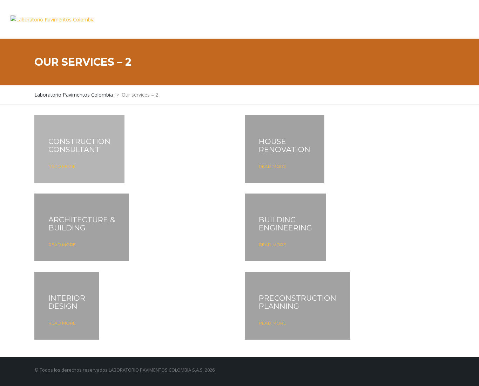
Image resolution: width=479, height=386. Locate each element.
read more (62, 166)
